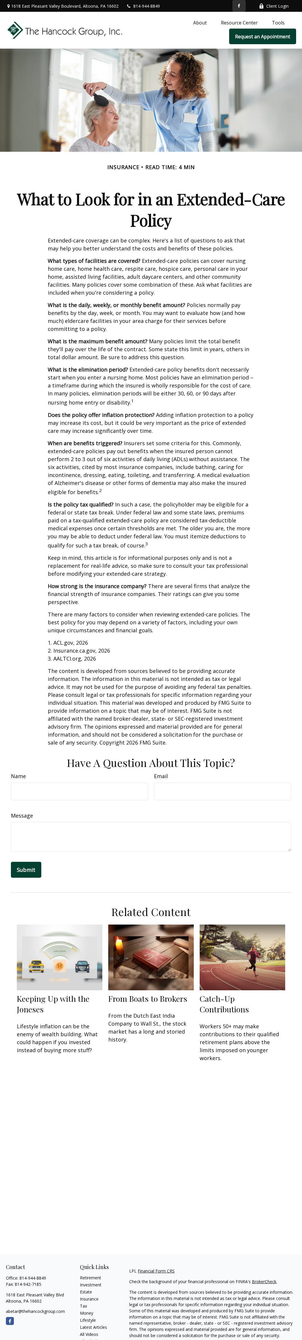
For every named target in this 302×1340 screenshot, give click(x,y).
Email (161, 776)
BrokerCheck (264, 1281)
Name (18, 776)
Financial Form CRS (156, 1271)
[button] (200, 22)
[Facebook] (239, 6)
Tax (83, 1306)
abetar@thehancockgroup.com (35, 1311)
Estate (86, 1292)
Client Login (277, 6)
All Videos (89, 1334)
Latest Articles (93, 1327)
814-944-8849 (146, 6)
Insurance (89, 1299)
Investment (90, 1285)
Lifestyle (88, 1320)
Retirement (90, 1277)
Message (22, 815)
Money (86, 1313)
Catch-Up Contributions (224, 1003)
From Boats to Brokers (147, 998)
